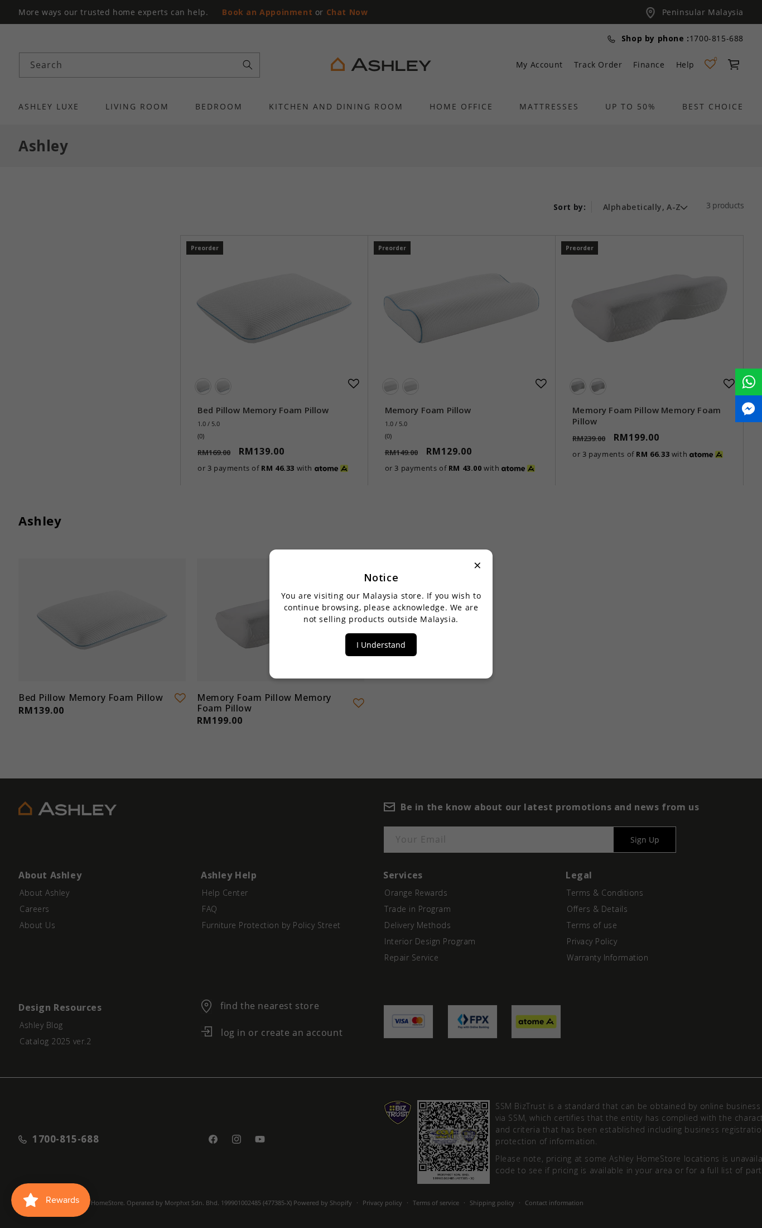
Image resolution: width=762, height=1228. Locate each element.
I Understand (381, 644)
